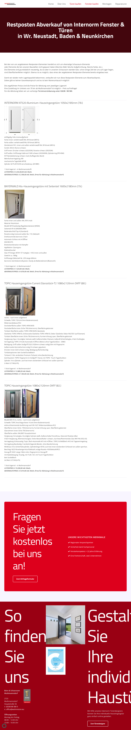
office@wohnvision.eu (15, 709)
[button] (128, 4)
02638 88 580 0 (12, 706)
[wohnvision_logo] (10, 3)
